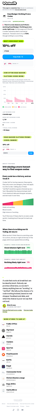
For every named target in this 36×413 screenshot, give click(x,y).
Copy (30, 153)
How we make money (20, 9)
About (3, 403)
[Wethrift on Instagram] (18, 410)
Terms (27, 406)
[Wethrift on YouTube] (22, 410)
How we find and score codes (12, 310)
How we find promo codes (27, 403)
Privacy (22, 406)
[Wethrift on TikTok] (14, 410)
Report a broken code (13, 406)
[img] (18, 95)
